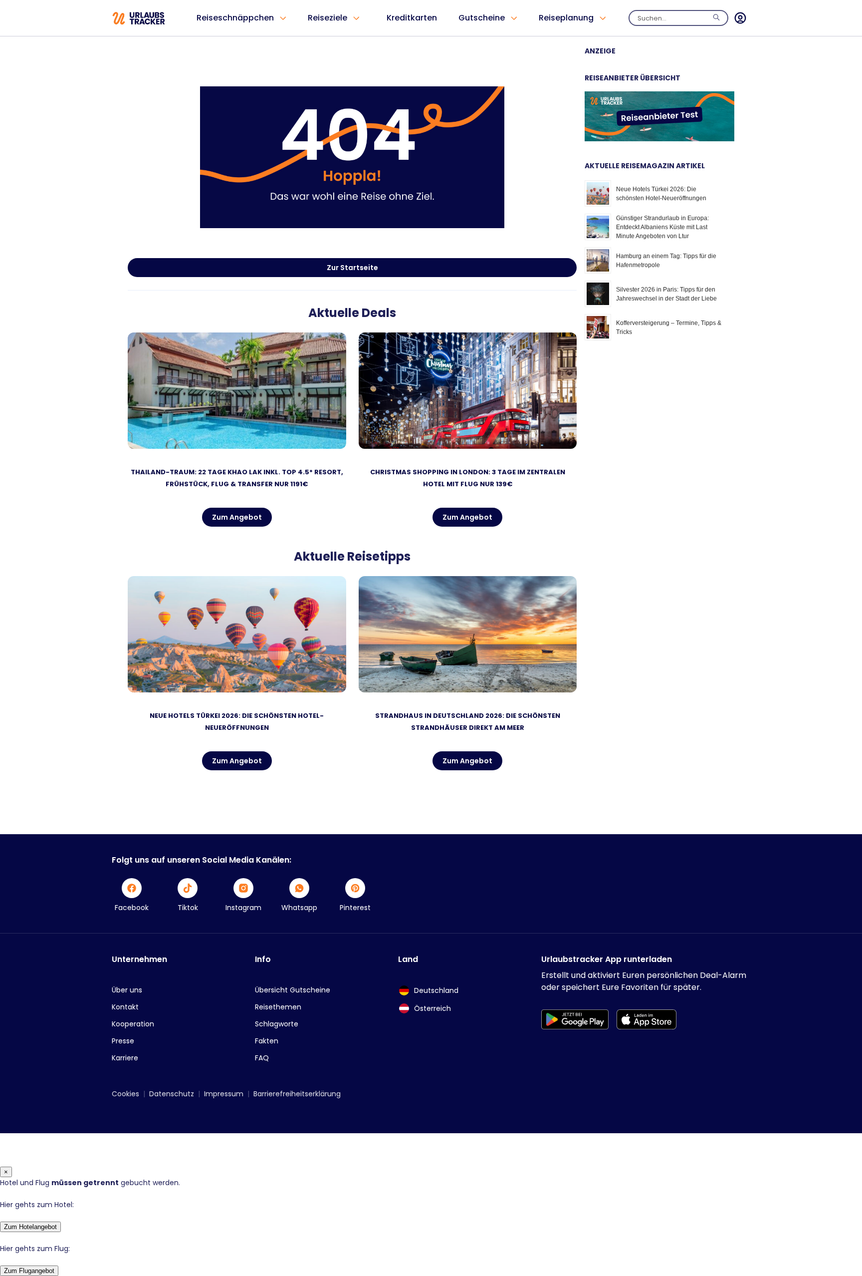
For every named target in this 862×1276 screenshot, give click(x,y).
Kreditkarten (412, 17)
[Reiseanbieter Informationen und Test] (659, 139)
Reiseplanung (566, 17)
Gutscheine (481, 17)
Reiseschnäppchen (235, 17)
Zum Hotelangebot (30, 1227)
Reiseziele (327, 17)
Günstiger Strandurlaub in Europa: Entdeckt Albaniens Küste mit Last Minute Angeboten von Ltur (662, 227)
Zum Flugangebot (29, 1271)
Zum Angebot (237, 517)
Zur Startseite (352, 268)
